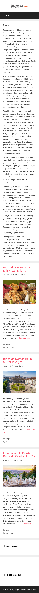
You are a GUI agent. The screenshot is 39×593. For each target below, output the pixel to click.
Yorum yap (10, 348)
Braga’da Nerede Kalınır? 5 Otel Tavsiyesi (19, 360)
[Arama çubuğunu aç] (36, 15)
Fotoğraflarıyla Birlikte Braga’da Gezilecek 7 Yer (19, 455)
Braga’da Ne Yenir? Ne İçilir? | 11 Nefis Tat (17, 269)
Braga (8, 344)
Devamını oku (24, 338)
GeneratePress (30, 590)
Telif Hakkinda (9, 581)
